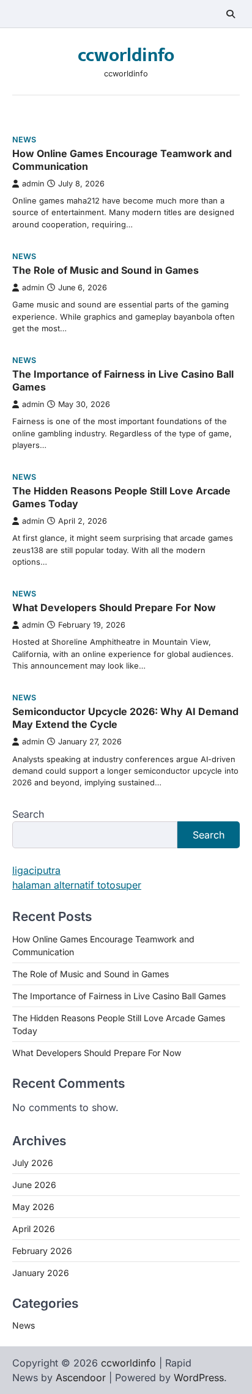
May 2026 (33, 1206)
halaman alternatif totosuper (76, 885)
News (24, 139)
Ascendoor (81, 1377)
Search (28, 814)
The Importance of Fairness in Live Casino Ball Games (119, 996)
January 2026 (40, 1272)
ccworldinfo (126, 56)
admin (33, 183)
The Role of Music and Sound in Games (105, 270)
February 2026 (42, 1250)
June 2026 (34, 1184)
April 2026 (33, 1228)
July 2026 (32, 1162)
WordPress (199, 1377)
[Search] (230, 14)
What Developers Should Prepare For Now (114, 607)
